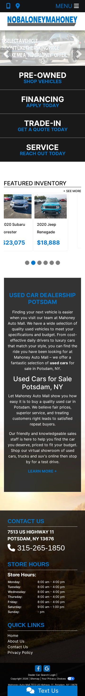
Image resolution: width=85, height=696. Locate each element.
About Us (16, 635)
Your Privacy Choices (54, 673)
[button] (6, 54)
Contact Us (18, 641)
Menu (64, 6)
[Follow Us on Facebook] (38, 663)
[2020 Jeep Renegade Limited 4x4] (21, 206)
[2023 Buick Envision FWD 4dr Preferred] (63, 206)
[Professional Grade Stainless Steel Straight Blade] (42, 47)
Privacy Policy (20, 646)
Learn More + (42, 465)
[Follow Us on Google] (46, 663)
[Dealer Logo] (42, 21)
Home (13, 629)
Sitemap (34, 673)
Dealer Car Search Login (42, 669)
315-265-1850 (41, 542)
